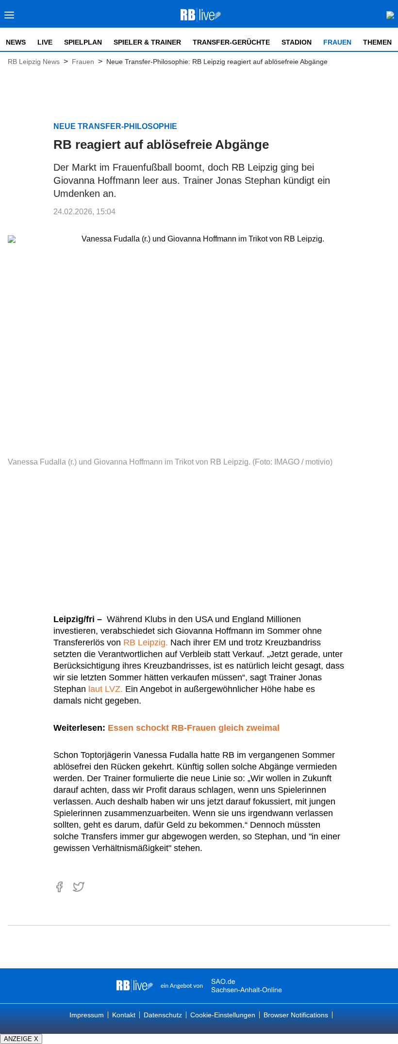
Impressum (86, 1015)
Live (44, 42)
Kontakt (123, 1015)
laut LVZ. (105, 689)
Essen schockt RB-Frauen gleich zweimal (194, 728)
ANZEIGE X (21, 1039)
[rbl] (134, 986)
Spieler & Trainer (147, 42)
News (16, 42)
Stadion (297, 42)
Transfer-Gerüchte (231, 42)
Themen (377, 42)
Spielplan (83, 42)
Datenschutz (163, 1015)
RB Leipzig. (145, 642)
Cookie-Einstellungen (222, 1015)
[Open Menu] (9, 18)
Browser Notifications (296, 1015)
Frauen (337, 42)
